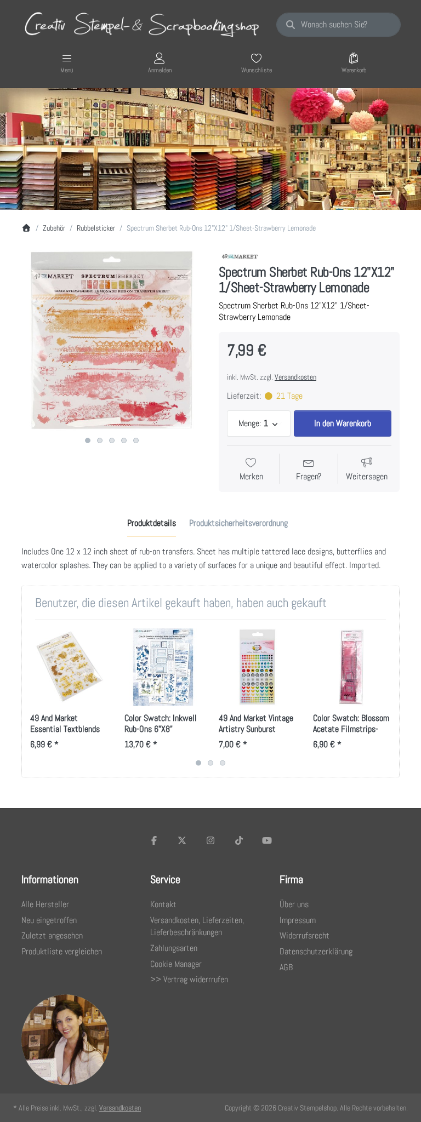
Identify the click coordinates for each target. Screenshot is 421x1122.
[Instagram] (210, 840)
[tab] (151, 523)
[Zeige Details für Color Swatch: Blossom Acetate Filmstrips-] (351, 667)
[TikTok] (239, 840)
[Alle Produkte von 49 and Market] (240, 256)
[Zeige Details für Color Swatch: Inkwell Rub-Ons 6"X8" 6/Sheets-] (163, 667)
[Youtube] (267, 840)
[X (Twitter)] (182, 840)
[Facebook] (154, 840)
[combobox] (338, 25)
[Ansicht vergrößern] (111, 340)
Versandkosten (295, 377)
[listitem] (111, 340)
